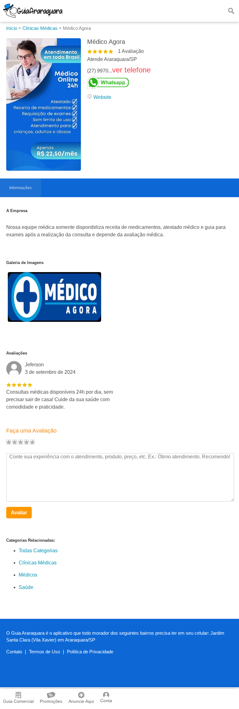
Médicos (28, 574)
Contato (14, 651)
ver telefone (131, 70)
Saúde (26, 587)
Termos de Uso (44, 651)
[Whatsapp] (119, 82)
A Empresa (16, 210)
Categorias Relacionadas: (30, 540)
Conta (106, 700)
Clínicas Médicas (38, 562)
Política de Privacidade (90, 651)
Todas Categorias (38, 550)
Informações (20, 188)
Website (102, 97)
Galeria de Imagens (25, 262)
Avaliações (16, 353)
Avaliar (19, 512)
